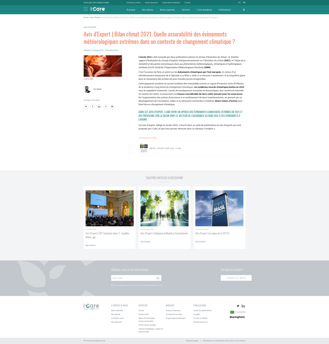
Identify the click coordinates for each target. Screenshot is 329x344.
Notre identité (117, 310)
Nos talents (147, 9)
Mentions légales (192, 341)
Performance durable (147, 325)
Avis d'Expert (95, 17)
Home (86, 17)
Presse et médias (200, 318)
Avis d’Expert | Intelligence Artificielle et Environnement (164, 233)
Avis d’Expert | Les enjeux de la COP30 (212, 233)
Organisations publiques (171, 3)
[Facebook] (92, 106)
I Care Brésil (240, 312)
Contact (188, 3)
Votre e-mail (117, 278)
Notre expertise (167, 9)
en (239, 2)
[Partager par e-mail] (112, 106)
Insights (196, 314)
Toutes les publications (202, 310)
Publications (225, 9)
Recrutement (116, 322)
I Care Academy (204, 9)
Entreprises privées (134, 3)
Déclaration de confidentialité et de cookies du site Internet (224, 341)
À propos (131, 9)
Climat (141, 310)
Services (186, 9)
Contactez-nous (236, 277)
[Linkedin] (99, 106)
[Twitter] (86, 106)
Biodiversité (144, 314)
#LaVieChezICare (200, 322)
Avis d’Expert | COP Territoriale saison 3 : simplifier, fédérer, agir (107, 235)
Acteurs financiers (151, 3)
